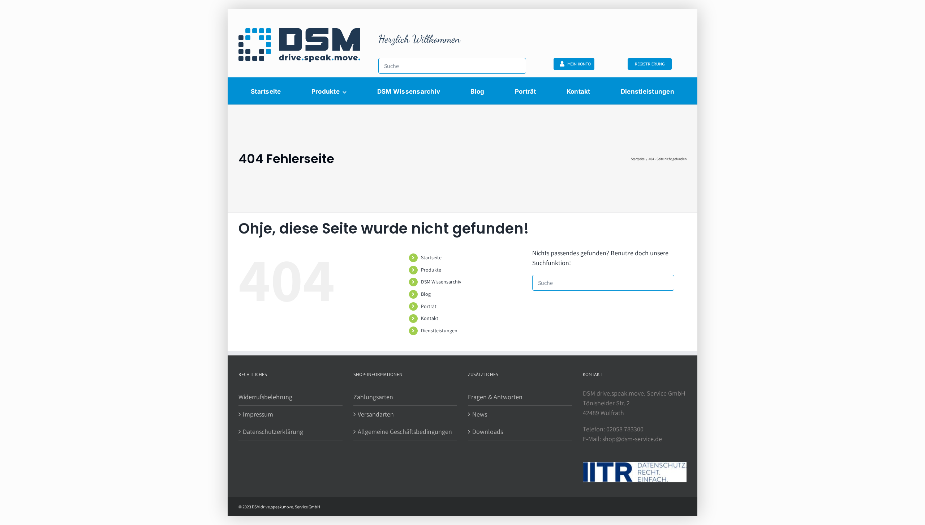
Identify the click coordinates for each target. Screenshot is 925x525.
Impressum (258, 414)
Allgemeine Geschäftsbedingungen (405, 431)
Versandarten (376, 414)
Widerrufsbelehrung (265, 397)
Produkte (431, 269)
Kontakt (429, 318)
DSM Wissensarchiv (441, 281)
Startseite (431, 257)
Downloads (487, 431)
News (479, 414)
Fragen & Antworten (495, 397)
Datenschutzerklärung (273, 431)
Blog (426, 294)
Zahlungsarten (373, 397)
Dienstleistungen (439, 330)
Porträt (428, 306)
